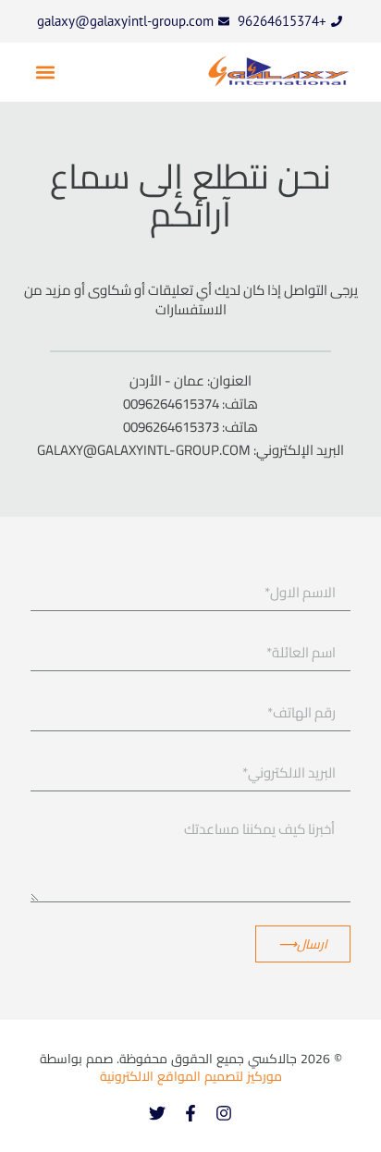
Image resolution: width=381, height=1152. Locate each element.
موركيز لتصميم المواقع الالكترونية (191, 1076)
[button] (46, 71)
